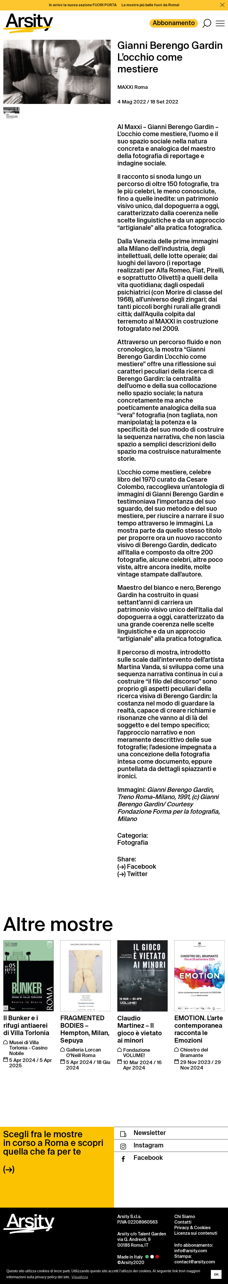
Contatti (182, 1222)
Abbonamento (174, 23)
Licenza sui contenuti (195, 1233)
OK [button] (216, 1274)
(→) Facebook (136, 867)
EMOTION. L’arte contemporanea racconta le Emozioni (198, 1029)
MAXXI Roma (132, 87)
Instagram (147, 1145)
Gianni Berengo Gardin (181, 127)
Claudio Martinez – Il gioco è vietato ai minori (139, 1029)
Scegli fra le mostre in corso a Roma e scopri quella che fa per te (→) (53, 1152)
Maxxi (133, 127)
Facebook (147, 1158)
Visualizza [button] (79, 1277)
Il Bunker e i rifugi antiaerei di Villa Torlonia (26, 1025)
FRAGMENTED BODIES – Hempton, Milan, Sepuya (84, 1029)
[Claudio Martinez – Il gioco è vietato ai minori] (142, 976)
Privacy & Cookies (192, 1227)
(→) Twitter (132, 874)
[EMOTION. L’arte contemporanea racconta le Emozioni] (199, 975)
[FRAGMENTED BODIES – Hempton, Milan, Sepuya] (85, 975)
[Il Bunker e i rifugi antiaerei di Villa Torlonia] (28, 975)
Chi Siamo (184, 1216)
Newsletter (149, 1133)
